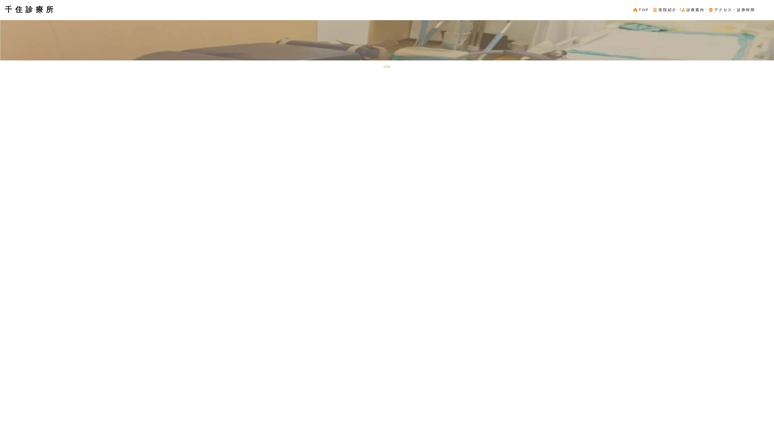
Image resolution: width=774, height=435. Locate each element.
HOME (387, 66)
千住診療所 (30, 9)
